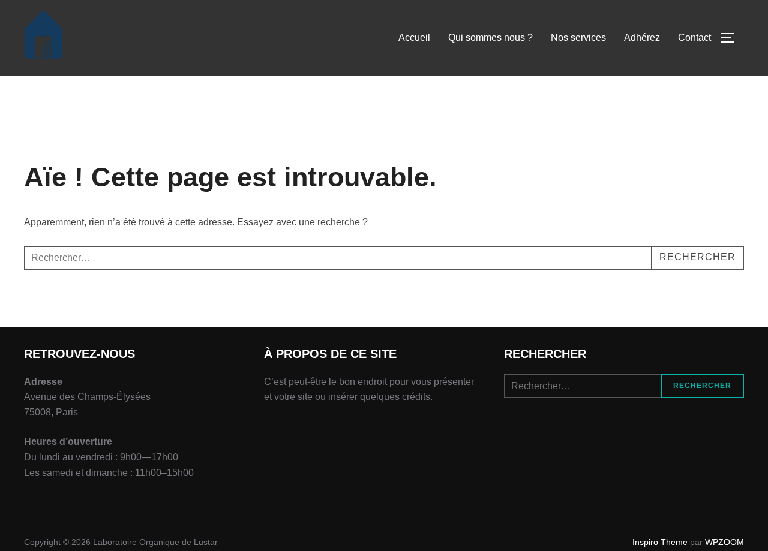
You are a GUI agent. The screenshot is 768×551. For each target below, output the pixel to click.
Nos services (578, 37)
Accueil (414, 37)
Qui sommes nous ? (490, 37)
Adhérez (642, 37)
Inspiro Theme (660, 542)
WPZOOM (724, 542)
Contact (694, 37)
